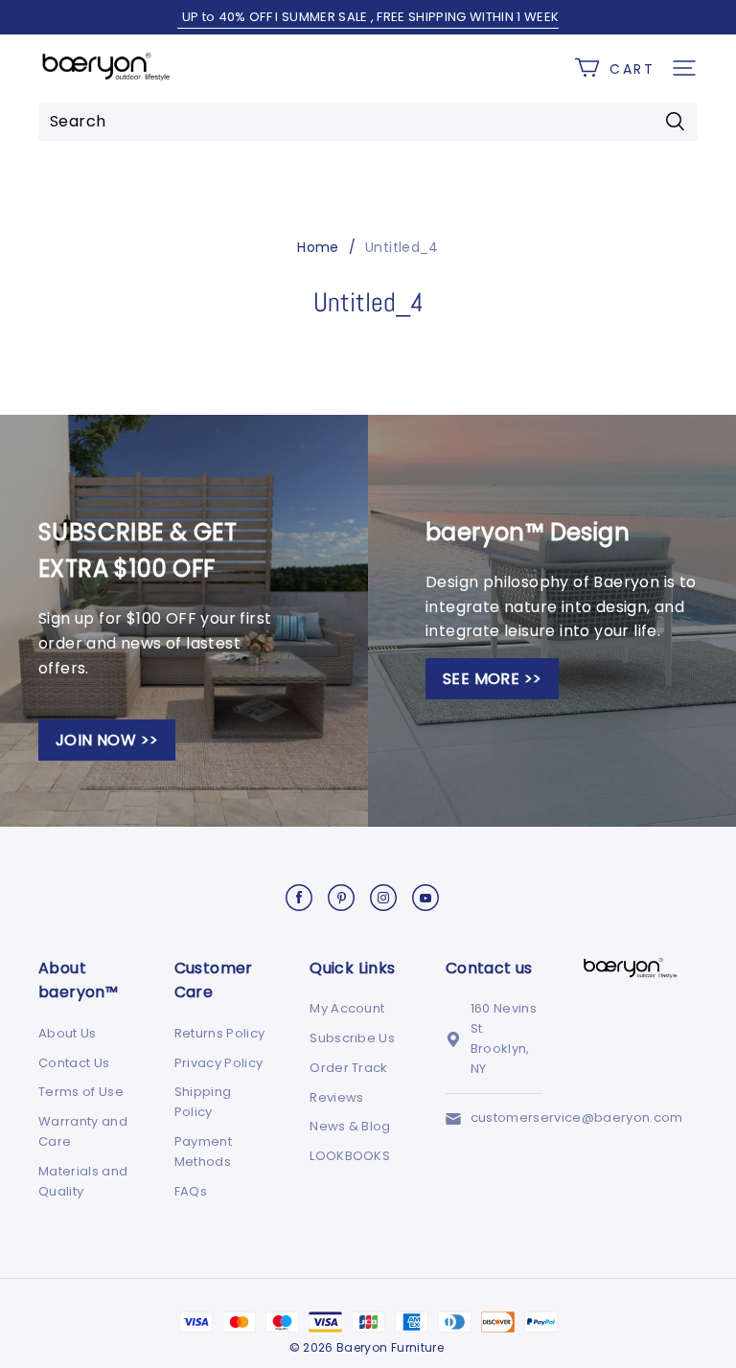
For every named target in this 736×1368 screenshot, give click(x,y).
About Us (67, 1033)
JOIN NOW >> (107, 740)
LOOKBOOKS (350, 1156)
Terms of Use (81, 1092)
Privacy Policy (219, 1063)
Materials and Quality (82, 1181)
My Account (347, 1008)
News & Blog (350, 1126)
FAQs (190, 1191)
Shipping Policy (203, 1102)
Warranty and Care (82, 1131)
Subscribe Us (352, 1038)
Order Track (349, 1068)
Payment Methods (203, 1151)
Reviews (336, 1097)
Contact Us (73, 1063)
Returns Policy (219, 1033)
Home (317, 247)
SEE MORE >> (492, 679)
